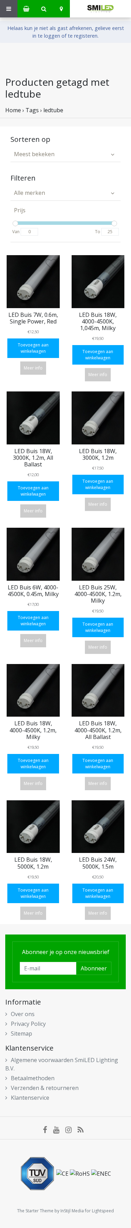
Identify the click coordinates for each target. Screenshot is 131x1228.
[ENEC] (101, 1173)
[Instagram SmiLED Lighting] (71, 1130)
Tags (32, 110)
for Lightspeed (99, 1211)
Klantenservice (30, 1097)
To (97, 232)
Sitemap (21, 1033)
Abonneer (94, 968)
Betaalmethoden (32, 1078)
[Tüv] (38, 1173)
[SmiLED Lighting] (100, 8)
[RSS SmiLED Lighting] (83, 1130)
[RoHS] (80, 1173)
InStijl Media (72, 1211)
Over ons (23, 1014)
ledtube (53, 110)
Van (16, 232)
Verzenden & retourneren (45, 1088)
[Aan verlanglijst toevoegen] (51, 265)
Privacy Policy (28, 1024)
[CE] (63, 1173)
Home (13, 110)
